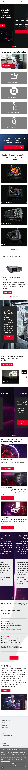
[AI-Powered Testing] (14, 101)
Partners (3, 728)
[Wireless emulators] (14, 227)
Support (4, 732)
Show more (14, 249)
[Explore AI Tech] (14, 116)
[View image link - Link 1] (14, 269)
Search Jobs (5, 690)
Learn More (7, 292)
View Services (8, 337)
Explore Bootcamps (7, 498)
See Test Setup (8, 422)
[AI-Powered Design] (14, 71)
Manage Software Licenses (7, 735)
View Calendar (8, 527)
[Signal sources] (14, 206)
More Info (14, 767)
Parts (3, 738)
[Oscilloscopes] (14, 163)
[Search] (22, 2)
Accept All (14, 763)
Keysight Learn (4, 725)
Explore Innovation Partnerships (14, 147)
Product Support (5, 733)
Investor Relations (5, 745)
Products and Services (6, 720)
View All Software (7, 364)
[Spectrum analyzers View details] (14, 185)
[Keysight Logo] (6, 2)
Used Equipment (5, 727)
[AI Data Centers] (14, 86)
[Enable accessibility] (2, 767)
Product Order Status (6, 737)
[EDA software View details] (10, 369)
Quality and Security (5, 746)
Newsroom (4, 743)
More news (14, 657)
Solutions (3, 723)
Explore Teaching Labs (8, 31)
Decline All (14, 765)
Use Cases (4, 722)
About (3, 741)
